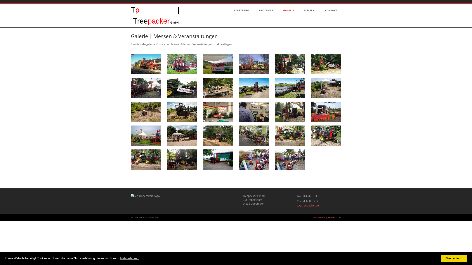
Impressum (319, 217)
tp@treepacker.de (308, 205)
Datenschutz (334, 217)
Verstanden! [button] (453, 258)
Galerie (288, 10)
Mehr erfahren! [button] (129, 258)
